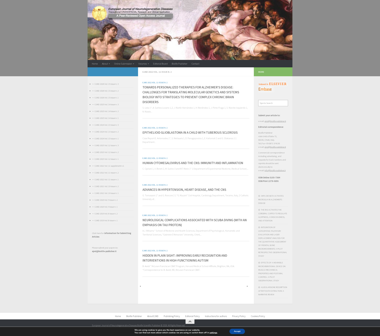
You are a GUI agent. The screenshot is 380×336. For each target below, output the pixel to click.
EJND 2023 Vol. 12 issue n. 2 (107, 152)
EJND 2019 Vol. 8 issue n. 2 (106, 213)
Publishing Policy (172, 316)
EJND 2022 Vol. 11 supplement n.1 (109, 166)
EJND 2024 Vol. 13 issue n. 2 (107, 131)
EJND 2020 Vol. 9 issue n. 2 (106, 200)
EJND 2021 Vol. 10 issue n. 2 (107, 186)
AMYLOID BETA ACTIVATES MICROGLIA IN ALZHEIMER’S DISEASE (271, 199)
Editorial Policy (192, 316)
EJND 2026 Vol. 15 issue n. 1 (107, 97)
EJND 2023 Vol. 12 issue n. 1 (107, 159)
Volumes (142, 63)
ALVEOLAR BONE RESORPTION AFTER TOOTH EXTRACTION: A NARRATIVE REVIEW (272, 291)
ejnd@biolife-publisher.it (275, 121)
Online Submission (123, 63)
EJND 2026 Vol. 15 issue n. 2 (107, 90)
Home (95, 63)
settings (213, 332)
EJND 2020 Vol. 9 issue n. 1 (106, 206)
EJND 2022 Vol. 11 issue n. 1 (107, 179)
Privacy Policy (239, 316)
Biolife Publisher (179, 63)
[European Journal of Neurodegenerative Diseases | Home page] (133, 13)
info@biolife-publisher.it (275, 170)
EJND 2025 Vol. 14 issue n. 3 (107, 104)
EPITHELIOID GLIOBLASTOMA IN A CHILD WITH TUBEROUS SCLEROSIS (190, 132)
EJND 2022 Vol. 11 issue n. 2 (154, 82)
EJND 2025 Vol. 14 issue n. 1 (107, 118)
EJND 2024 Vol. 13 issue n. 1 (107, 138)
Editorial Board (160, 63)
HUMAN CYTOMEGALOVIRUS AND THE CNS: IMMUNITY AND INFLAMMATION (192, 163)
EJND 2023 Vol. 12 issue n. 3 (107, 145)
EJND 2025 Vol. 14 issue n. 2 (107, 111)
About (105, 63)
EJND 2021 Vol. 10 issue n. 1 (107, 193)
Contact (195, 63)
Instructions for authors (216, 316)
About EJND (152, 316)
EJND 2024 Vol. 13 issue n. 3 (107, 125)
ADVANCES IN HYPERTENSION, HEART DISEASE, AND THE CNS (184, 190)
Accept (237, 331)
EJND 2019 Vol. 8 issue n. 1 (106, 220)
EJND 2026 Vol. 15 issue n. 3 (107, 84)
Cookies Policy (258, 316)
